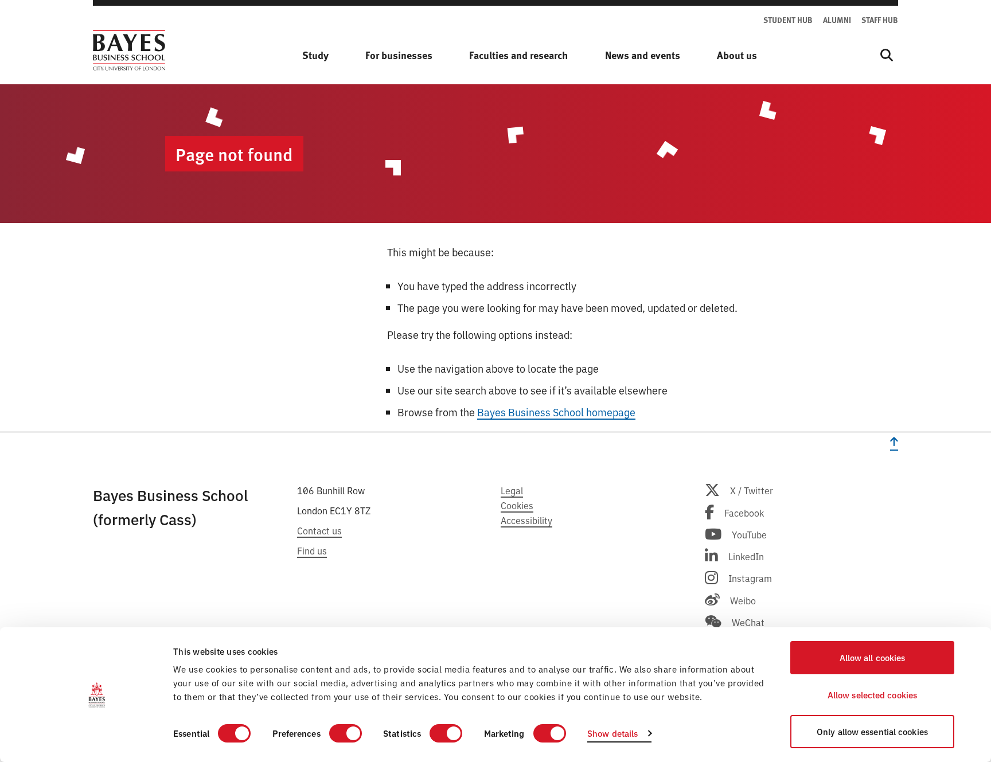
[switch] (345, 733)
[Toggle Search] (886, 55)
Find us (312, 550)
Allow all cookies (873, 657)
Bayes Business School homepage (556, 412)
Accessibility (526, 520)
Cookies (517, 505)
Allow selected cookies (872, 695)
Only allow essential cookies (872, 731)
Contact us (319, 530)
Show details (612, 733)
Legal (512, 490)
